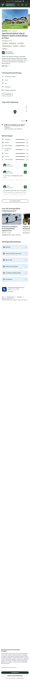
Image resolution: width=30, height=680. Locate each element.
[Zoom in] (26, 107)
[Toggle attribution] (26, 121)
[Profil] (26, 5)
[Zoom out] (26, 109)
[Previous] (2, 18)
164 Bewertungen (10, 53)
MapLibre (23, 120)
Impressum (10, 291)
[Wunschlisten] (18, 5)
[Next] (27, 18)
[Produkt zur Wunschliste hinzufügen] (26, 11)
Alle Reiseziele (10, 297)
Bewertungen (18, 1)
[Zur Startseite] (3, 5)
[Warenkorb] (22, 5)
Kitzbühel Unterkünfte (7, 298)
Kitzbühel (19, 297)
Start (3, 297)
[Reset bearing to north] (26, 111)
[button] (15, 18)
